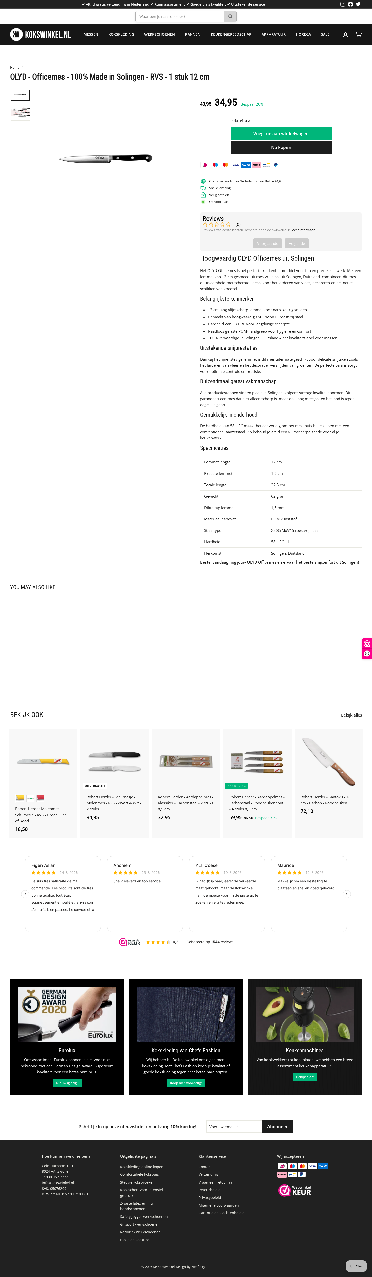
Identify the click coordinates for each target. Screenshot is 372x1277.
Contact (205, 1166)
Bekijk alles (351, 715)
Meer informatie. (303, 230)
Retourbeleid (210, 1189)
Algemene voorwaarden (219, 1205)
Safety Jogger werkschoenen (144, 1216)
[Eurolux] (67, 1014)
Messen (91, 34)
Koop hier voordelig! (186, 1083)
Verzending (208, 1174)
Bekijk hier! (305, 1077)
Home (14, 67)
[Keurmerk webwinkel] (294, 1191)
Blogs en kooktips (135, 1239)
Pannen (193, 34)
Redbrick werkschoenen (140, 1232)
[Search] (230, 16)
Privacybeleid (210, 1197)
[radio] (20, 798)
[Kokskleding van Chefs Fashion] (186, 1014)
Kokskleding (121, 34)
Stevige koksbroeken (137, 1182)
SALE (325, 34)
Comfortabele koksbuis (139, 1174)
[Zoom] (108, 163)
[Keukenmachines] (305, 1014)
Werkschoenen (159, 34)
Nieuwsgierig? (67, 1083)
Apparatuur (274, 34)
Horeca (303, 34)
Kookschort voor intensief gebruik (141, 1192)
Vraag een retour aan (217, 1182)
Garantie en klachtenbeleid (222, 1212)
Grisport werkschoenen (140, 1224)
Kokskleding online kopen (141, 1166)
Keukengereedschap (231, 34)
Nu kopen (281, 147)
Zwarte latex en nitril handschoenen (137, 1206)
